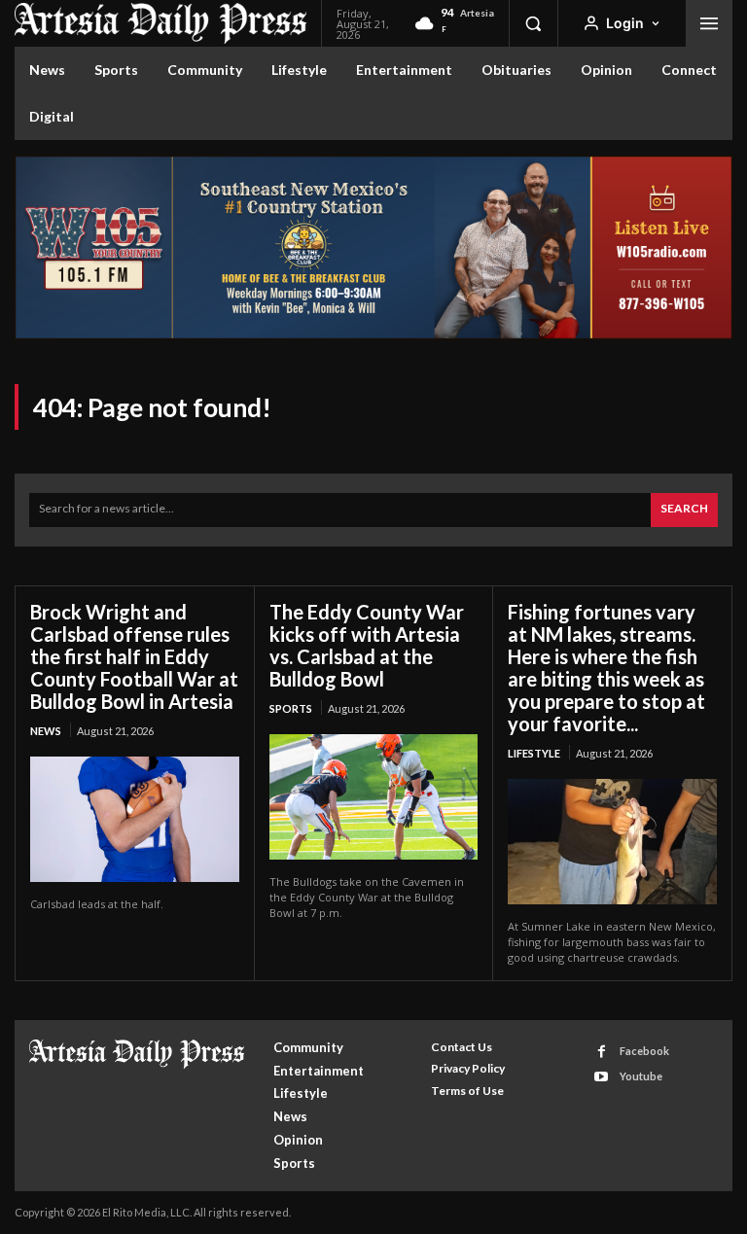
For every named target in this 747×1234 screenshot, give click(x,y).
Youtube (641, 1076)
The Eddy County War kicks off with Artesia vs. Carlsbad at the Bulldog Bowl (366, 645)
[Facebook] (601, 1052)
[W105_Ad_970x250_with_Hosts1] (373, 335)
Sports (290, 708)
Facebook (644, 1050)
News (45, 730)
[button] (533, 23)
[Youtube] (601, 1077)
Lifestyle (534, 753)
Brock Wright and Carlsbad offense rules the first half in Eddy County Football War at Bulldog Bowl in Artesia (134, 656)
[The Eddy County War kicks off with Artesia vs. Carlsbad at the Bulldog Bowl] (374, 797)
